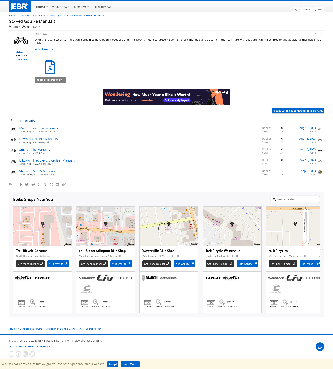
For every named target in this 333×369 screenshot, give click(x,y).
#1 (321, 33)
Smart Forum (47, 153)
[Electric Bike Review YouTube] (11, 354)
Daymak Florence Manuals (38, 139)
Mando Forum (48, 131)
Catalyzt (312, 174)
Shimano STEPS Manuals (37, 171)
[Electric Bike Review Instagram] (25, 354)
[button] (46, 6)
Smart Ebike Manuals (34, 149)
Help (11, 346)
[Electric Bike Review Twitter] (32, 354)
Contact (30, 346)
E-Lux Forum (47, 163)
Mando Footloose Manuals (38, 128)
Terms (19, 346)
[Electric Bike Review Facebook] (18, 354)
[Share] (316, 34)
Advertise (42, 346)
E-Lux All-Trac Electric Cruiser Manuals (47, 160)
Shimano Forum (47, 174)
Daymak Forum (48, 142)
